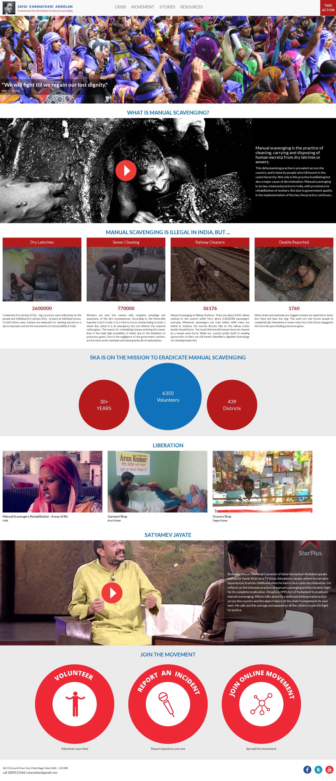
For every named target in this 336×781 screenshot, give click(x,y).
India (5, 520)
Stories (167, 7)
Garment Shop (117, 516)
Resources (191, 7)
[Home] (38, 7)
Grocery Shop (222, 516)
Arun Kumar (114, 520)
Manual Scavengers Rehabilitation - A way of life (35, 516)
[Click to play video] (125, 170)
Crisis (120, 7)
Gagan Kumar (220, 520)
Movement (142, 7)
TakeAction (328, 8)
